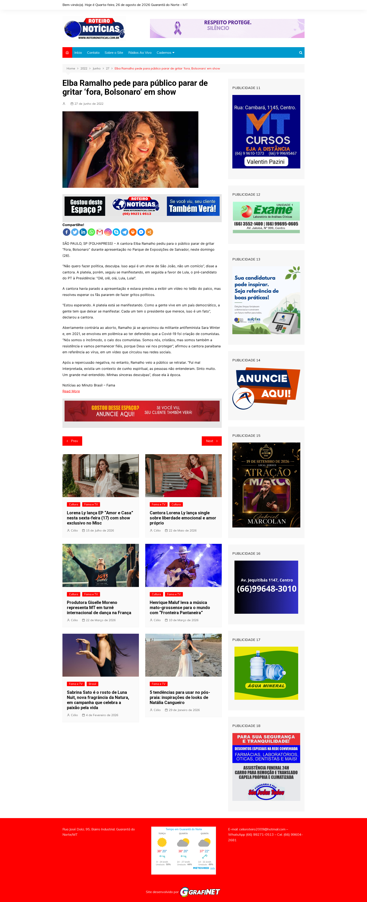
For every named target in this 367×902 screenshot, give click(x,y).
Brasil (92, 684)
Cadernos (164, 52)
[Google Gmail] (99, 232)
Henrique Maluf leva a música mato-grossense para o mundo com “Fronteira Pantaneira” (180, 607)
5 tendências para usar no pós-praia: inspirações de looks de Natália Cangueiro (180, 697)
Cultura (73, 504)
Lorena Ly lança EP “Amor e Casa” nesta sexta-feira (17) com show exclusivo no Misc (100, 518)
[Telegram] (124, 232)
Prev (74, 441)
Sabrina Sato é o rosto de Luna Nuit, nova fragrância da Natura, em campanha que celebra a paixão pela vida (98, 700)
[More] (149, 232)
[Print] (133, 232)
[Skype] (116, 232)
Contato (93, 52)
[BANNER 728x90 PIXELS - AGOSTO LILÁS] (227, 28)
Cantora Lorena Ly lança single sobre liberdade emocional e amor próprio (183, 518)
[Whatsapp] (91, 232)
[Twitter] (75, 232)
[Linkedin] (83, 232)
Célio (74, 530)
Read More (71, 391)
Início (78, 52)
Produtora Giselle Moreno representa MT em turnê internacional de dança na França (99, 607)
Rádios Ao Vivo (140, 52)
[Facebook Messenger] (141, 232)
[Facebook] (66, 232)
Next (209, 441)
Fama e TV (91, 504)
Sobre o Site (114, 52)
